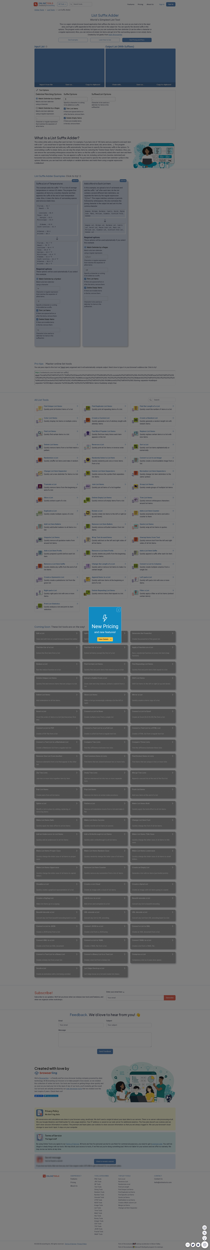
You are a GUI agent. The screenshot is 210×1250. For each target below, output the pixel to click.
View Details (104, 639)
